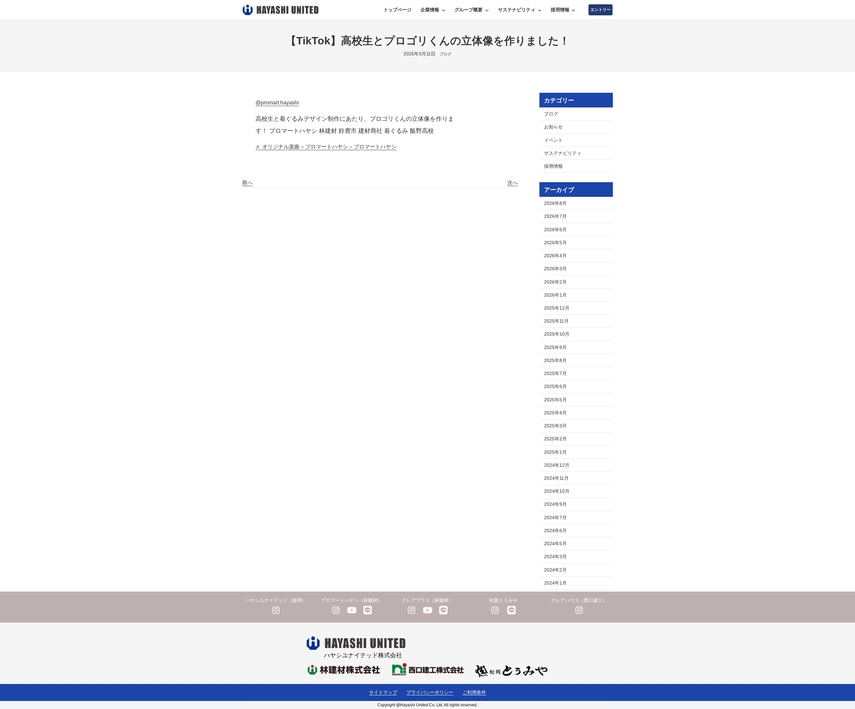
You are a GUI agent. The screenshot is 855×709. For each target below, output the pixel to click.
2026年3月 (555, 268)
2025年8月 (555, 360)
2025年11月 (556, 321)
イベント (553, 140)
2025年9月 (555, 347)
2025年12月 (556, 308)
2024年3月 (555, 556)
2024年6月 (555, 530)
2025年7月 (555, 373)
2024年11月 (556, 478)
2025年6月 (555, 386)
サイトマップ (383, 692)
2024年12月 (556, 465)
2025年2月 (555, 438)
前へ (247, 183)
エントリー (600, 9)
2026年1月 (555, 295)
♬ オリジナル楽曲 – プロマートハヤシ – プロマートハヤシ (325, 146)
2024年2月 (555, 570)
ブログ (446, 54)
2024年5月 (555, 543)
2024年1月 (555, 583)
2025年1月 (555, 452)
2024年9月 (555, 504)
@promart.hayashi (277, 102)
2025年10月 (556, 334)
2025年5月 (555, 399)
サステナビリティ (562, 153)
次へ (512, 183)
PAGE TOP (831, 682)
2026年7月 (555, 216)
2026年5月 (555, 242)
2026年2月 (555, 282)
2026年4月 (555, 255)
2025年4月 (555, 412)
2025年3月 (555, 425)
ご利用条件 (474, 692)
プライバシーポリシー (429, 692)
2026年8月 (555, 203)
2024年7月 (555, 517)
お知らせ (553, 126)
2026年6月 (555, 229)
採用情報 (553, 166)
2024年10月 (556, 491)
